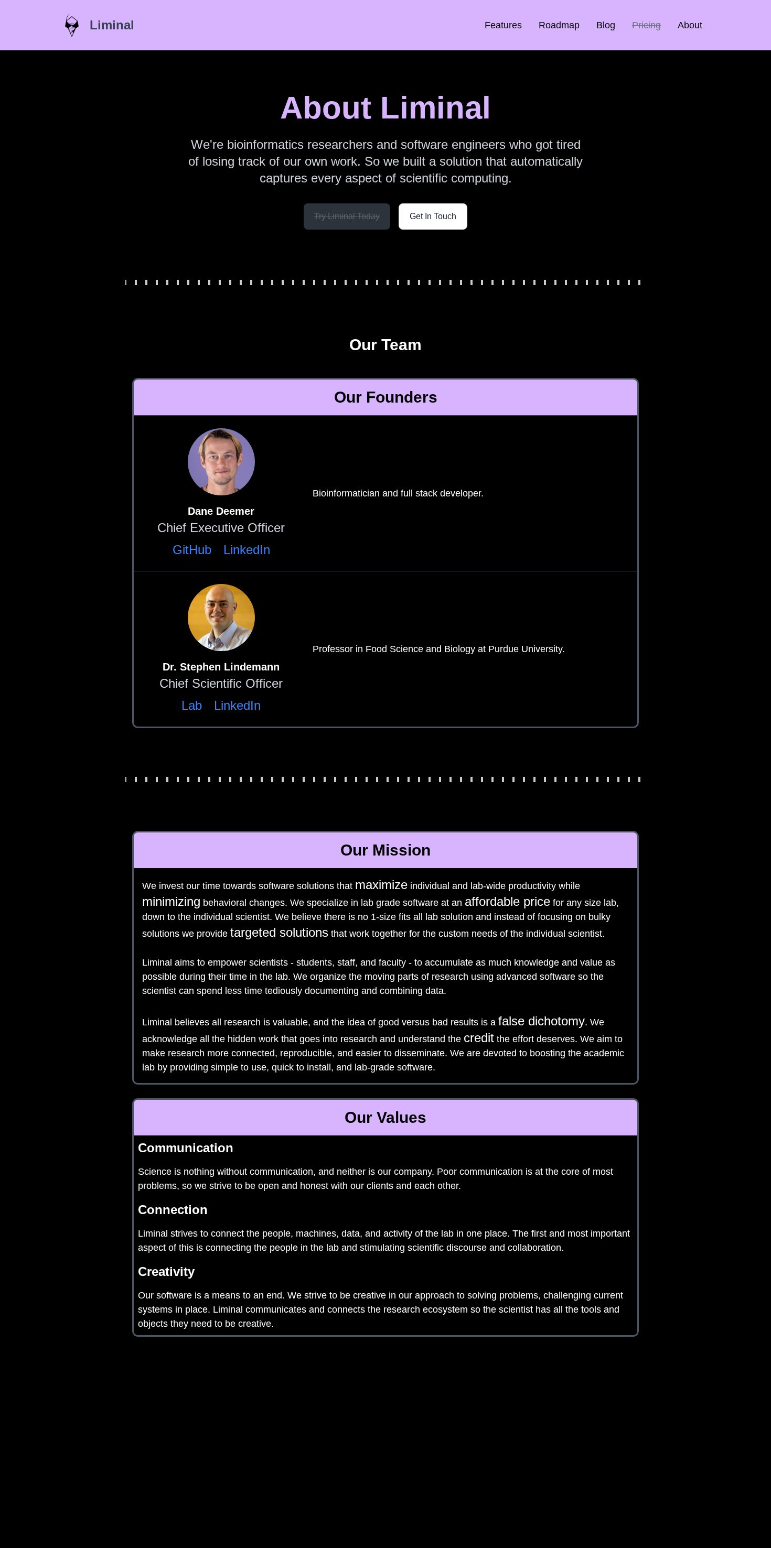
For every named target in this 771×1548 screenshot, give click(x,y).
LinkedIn (246, 550)
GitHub (192, 550)
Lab (191, 705)
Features (503, 25)
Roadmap (559, 25)
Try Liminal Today (347, 216)
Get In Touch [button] (433, 216)
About (690, 25)
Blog (605, 25)
